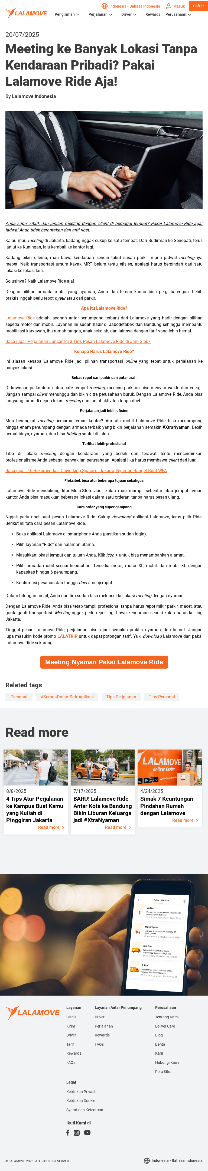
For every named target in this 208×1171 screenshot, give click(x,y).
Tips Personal (162, 696)
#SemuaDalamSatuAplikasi (67, 696)
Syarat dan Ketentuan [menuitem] (84, 1110)
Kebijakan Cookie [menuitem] (80, 1100)
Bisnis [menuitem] (71, 1017)
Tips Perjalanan (121, 696)
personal (19, 696)
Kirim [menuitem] (70, 1026)
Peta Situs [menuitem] (163, 1071)
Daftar (198, 6)
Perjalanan (98, 14)
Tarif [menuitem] (70, 1044)
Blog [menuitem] (159, 1035)
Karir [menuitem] (159, 1053)
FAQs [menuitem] (70, 1062)
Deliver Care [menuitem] (165, 1026)
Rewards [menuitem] (73, 1053)
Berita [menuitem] (160, 1044)
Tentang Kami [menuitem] (166, 1017)
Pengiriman (65, 14)
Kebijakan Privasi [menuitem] (80, 1092)
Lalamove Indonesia (34, 96)
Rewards (152, 14)
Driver (126, 14)
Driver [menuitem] (71, 1035)
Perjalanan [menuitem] (104, 1026)
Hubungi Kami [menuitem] (167, 1062)
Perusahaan (175, 14)
